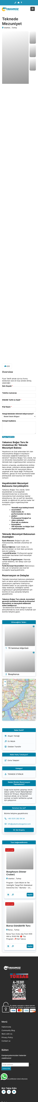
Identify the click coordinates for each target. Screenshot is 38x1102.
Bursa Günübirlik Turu (18, 925)
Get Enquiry (20, 830)
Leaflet (17, 720)
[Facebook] (4, 1092)
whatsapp (4, 1075)
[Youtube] (14, 1092)
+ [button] (5, 681)
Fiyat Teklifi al (8, 437)
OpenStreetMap (25, 720)
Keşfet (30, 895)
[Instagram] (9, 1092)
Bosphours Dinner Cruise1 (16, 873)
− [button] (5, 684)
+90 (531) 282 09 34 (16, 818)
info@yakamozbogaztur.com (19, 824)
